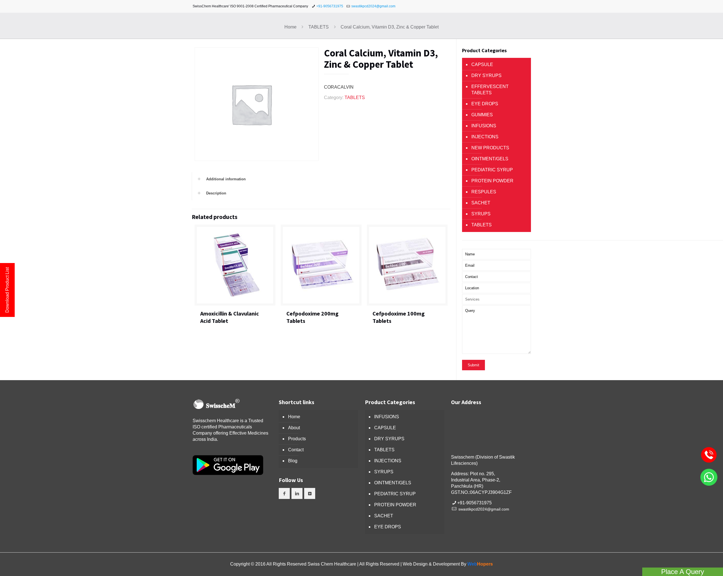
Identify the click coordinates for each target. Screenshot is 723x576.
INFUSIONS (483, 125)
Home (290, 27)
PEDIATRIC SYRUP (492, 169)
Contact (296, 449)
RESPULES (483, 191)
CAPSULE (482, 64)
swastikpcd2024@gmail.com (373, 6)
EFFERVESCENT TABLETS (490, 89)
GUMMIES (482, 114)
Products (297, 438)
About (294, 427)
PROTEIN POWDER (492, 180)
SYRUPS (481, 213)
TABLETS (318, 27)
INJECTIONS (484, 136)
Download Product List (7, 290)
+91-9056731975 (329, 6)
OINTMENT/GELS (489, 158)
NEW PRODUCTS (490, 147)
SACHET (480, 202)
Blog (292, 460)
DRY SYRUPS (486, 75)
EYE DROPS (484, 103)
